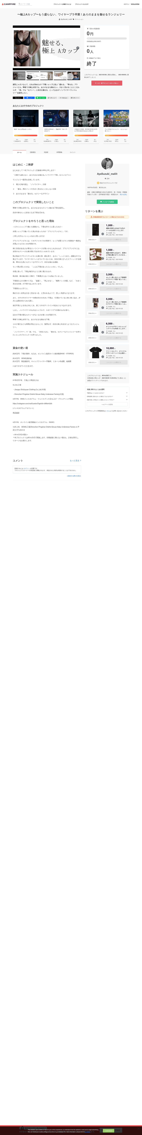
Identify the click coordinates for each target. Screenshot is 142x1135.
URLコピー (53, 98)
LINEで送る (42, 98)
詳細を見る (91, 239)
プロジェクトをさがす (82, 4)
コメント (73, 152)
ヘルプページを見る (107, 404)
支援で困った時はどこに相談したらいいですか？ (100, 400)
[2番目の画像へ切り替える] (32, 76)
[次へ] (77, 47)
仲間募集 (59, 152)
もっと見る (74, 460)
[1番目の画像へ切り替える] (19, 76)
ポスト (19, 98)
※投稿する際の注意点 (74, 476)
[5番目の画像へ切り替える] (73, 76)
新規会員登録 (135, 4)
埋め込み (64, 98)
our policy (87, 1132)
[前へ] (15, 47)
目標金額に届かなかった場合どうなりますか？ (100, 396)
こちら (108, 411)
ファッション (79, 19)
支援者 (46, 152)
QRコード (76, 98)
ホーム (19, 152)
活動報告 (33, 152)
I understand (108, 1131)
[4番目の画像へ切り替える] (60, 76)
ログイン (126, 4)
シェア (30, 98)
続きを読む (123, 194)
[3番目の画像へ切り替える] (46, 76)
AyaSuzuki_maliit (66, 19)
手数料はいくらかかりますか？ (95, 393)
